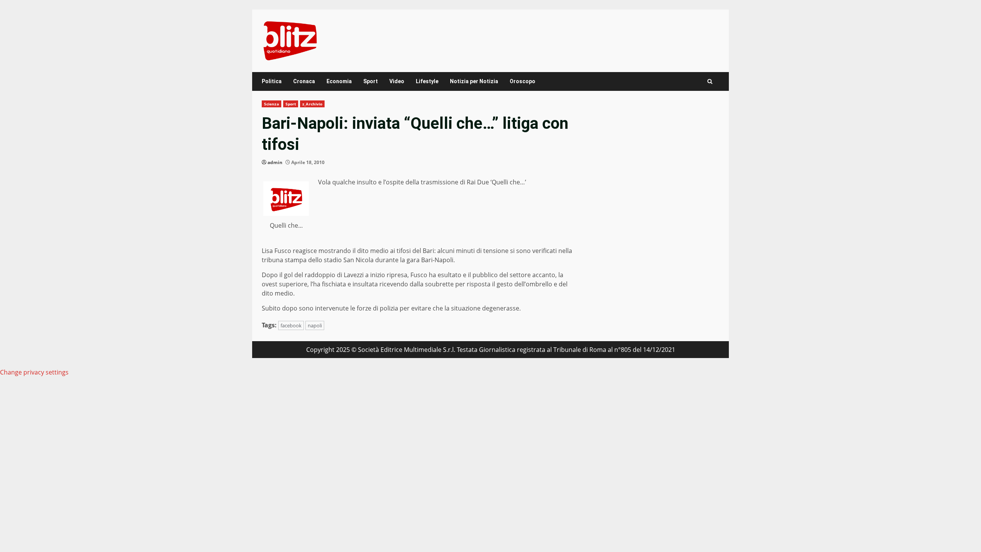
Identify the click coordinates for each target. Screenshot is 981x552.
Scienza (271, 104)
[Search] (709, 81)
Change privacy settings (34, 372)
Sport (370, 81)
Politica (272, 81)
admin (274, 162)
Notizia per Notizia (474, 81)
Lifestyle (427, 81)
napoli (315, 325)
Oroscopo (522, 81)
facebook (291, 325)
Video (396, 81)
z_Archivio (312, 104)
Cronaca (304, 81)
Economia (339, 81)
